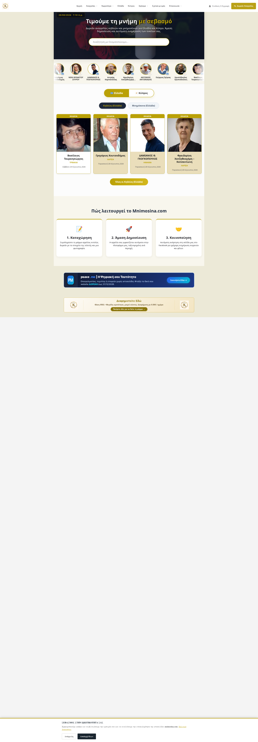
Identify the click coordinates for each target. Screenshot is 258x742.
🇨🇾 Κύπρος (141, 93)
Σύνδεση (216, 6)
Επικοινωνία (174, 6)
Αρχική (79, 6)
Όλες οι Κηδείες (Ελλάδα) (129, 181)
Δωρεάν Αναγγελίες (245, 6)
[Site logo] (5, 6)
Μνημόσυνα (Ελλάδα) (143, 105)
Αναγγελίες (90, 6)
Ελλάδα (121, 6)
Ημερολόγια (106, 6)
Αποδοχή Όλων (86, 736)
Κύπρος (131, 6)
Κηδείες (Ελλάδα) (112, 105)
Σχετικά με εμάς (158, 6)
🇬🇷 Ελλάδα (116, 93)
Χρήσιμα (142, 6)
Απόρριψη (69, 736)
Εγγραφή (225, 6)
